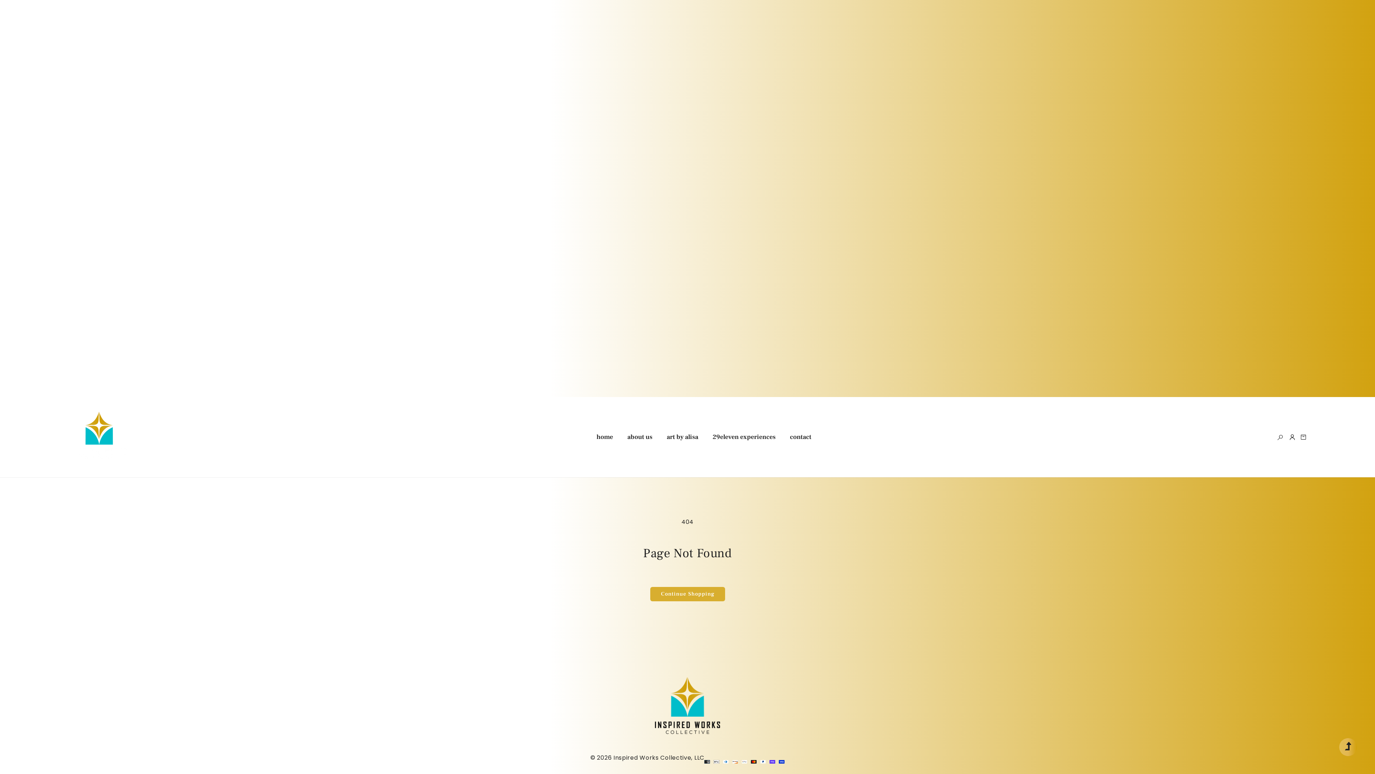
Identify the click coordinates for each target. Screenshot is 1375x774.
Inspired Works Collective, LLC (658, 758)
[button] (1280, 437)
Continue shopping (687, 594)
